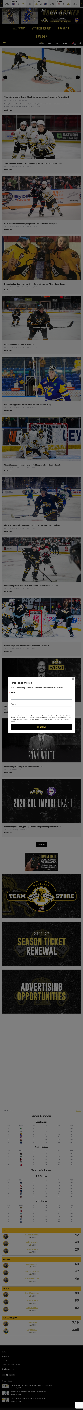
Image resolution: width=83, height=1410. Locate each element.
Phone (13, 704)
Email (13, 692)
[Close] (73, 678)
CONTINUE (41, 727)
